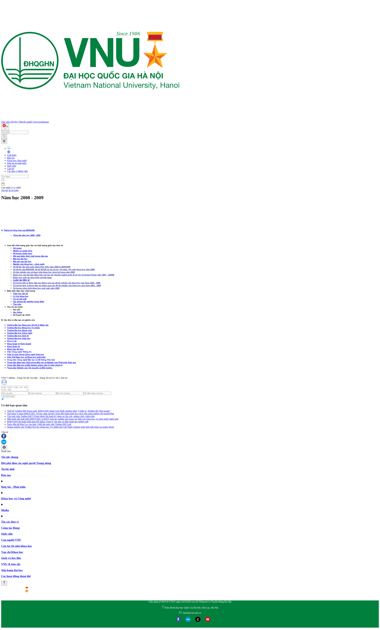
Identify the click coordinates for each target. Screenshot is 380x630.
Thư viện (17, 304)
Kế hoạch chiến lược (22, 253)
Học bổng (17, 312)
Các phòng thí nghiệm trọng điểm (28, 302)
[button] (190, 436)
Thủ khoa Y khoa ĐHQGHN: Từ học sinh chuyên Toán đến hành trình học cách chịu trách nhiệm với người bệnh (60, 413)
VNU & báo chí (10, 564)
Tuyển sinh (8, 469)
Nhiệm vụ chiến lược (22, 251)
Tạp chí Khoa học (12, 552)
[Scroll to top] (4, 583)
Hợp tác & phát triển (16, 163)
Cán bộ (10, 168)
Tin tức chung (9, 457)
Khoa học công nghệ (17, 160)
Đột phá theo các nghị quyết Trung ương (26, 463)
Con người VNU (11, 539)
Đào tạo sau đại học (22, 261)
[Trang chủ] (90, 119)
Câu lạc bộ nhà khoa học (16, 546)
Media (5, 510)
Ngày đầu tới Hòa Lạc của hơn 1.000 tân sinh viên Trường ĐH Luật (39, 424)
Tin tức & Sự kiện (10, 190)
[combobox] (5, 127)
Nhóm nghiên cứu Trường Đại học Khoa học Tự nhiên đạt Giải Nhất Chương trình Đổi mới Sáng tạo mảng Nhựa (60, 427)
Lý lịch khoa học (20, 296)
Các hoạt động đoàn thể (16, 576)
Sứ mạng (17, 248)
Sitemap (45, 122)
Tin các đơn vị (10, 521)
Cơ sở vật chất (19, 299)
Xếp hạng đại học (12, 570)
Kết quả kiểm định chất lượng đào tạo (30, 256)
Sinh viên (11, 166)
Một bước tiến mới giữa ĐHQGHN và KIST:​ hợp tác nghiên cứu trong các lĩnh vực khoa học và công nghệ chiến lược (63, 419)
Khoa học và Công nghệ (16, 498)
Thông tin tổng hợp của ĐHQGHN (19, 230)
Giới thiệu (11, 155)
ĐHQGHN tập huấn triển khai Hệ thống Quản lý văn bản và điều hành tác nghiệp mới (47, 421)
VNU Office (18, 122)
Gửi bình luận (8, 396)
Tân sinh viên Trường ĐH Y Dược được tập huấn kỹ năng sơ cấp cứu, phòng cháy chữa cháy (51, 416)
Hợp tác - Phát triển (13, 486)
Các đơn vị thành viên (17, 171)
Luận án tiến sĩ (21, 280)
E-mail (27, 122)
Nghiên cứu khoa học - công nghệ (28, 264)
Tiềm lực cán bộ (20, 293)
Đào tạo (11, 158)
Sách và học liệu (11, 558)
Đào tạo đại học (20, 259)
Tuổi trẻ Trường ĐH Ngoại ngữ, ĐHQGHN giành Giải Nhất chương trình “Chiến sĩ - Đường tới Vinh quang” (58, 411)
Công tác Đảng (10, 527)
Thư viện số (6, 122)
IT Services (36, 122)
